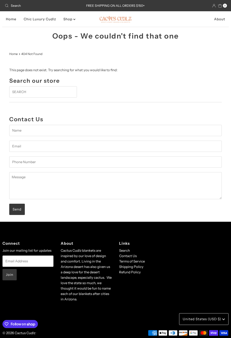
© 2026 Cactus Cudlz (18, 333)
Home (11, 19)
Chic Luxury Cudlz (40, 19)
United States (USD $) (202, 319)
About (219, 19)
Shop (68, 19)
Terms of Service (132, 261)
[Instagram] (115, 231)
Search (124, 250)
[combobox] (39, 5)
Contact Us (128, 256)
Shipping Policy (131, 267)
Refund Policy (130, 272)
